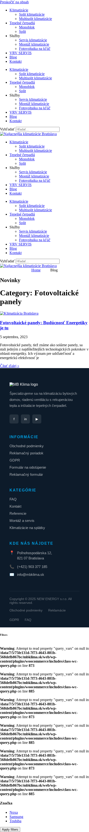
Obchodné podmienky (26, 446)
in (25, 419)
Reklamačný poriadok (26, 453)
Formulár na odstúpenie (27, 467)
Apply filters (10, 829)
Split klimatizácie (32, 14)
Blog (13, 57)
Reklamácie (57, 610)
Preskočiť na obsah (14, 2)
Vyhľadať (7, 129)
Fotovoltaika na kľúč (34, 49)
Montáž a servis (21, 521)
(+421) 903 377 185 (32, 567)
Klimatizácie (18, 10)
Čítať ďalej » (9, 366)
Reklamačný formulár (26, 474)
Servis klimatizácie (33, 40)
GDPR (14, 460)
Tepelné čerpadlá (22, 23)
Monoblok (27, 27)
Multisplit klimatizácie (35, 19)
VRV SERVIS (20, 53)
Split (22, 31)
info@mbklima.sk (30, 574)
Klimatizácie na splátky (27, 528)
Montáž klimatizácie (34, 44)
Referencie (17, 513)
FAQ (13, 499)
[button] (13, 812)
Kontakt (15, 61)
